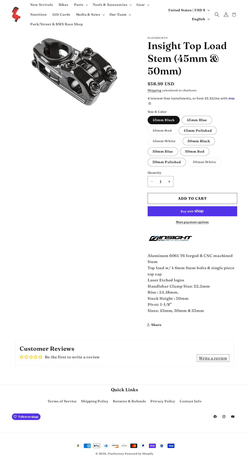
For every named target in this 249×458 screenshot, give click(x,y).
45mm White (167, 142)
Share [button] (156, 325)
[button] (80, 5)
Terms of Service (62, 401)
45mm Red (165, 131)
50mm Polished (167, 162)
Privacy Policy (162, 401)
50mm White (207, 163)
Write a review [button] (213, 358)
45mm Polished (198, 130)
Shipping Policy (94, 401)
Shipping (154, 90)
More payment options (192, 222)
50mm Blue (163, 151)
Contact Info (190, 401)
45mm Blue (197, 120)
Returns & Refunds (129, 401)
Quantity (155, 172)
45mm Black (164, 120)
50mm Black (199, 141)
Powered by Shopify (139, 453)
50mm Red (194, 151)
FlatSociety (116, 453)
